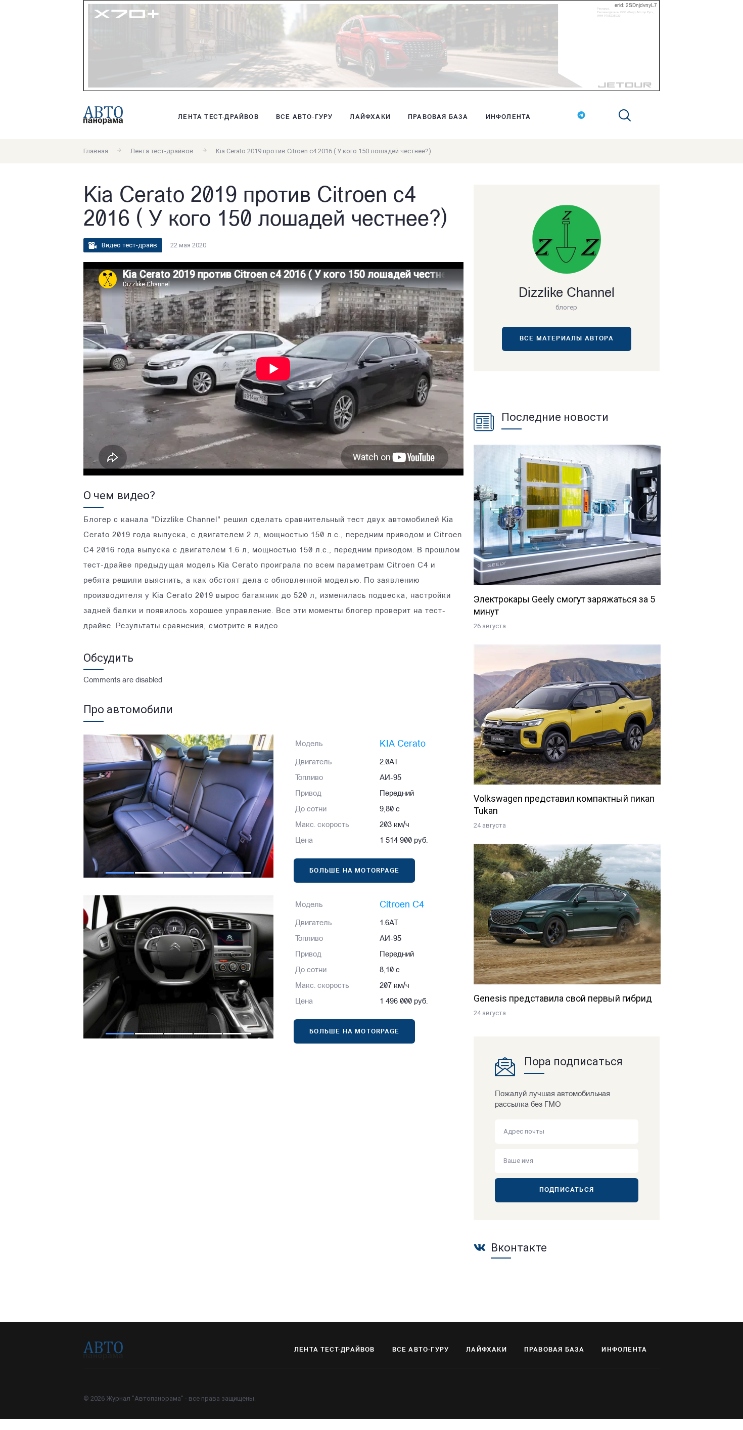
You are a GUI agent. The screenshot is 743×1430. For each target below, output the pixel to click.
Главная (95, 151)
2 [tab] (149, 873)
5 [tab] (237, 873)
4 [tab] (208, 873)
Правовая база (438, 117)
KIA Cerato (403, 744)
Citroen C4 (402, 905)
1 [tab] (120, 873)
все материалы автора (567, 339)
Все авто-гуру (304, 117)
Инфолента (508, 117)
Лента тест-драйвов (218, 117)
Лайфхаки (370, 117)
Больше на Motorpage (354, 871)
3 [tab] (178, 873)
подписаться (566, 1190)
